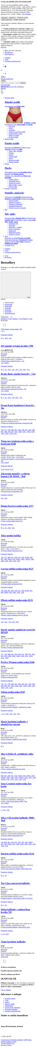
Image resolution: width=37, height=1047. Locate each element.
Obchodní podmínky (11, 1009)
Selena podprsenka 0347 (13, 692)
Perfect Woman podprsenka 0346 (17, 662)
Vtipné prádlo (13, 156)
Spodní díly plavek (14, 183)
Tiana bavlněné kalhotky (13, 941)
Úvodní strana (5, 1040)
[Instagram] (5, 66)
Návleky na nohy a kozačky (17, 208)
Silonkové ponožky (15, 202)
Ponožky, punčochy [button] (11, 188)
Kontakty (8, 58)
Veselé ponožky (14, 200)
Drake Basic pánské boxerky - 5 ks (18, 374)
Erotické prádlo (13, 137)
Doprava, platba (10, 1004)
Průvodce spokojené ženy (13, 61)
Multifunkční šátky (14, 233)
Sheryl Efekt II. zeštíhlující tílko (17, 754)
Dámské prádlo (12, 102)
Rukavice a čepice (14, 234)
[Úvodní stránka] (7, 79)
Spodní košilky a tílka (15, 133)
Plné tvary (12, 126)
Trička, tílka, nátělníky (16, 151)
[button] (1, 70)
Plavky (11, 128)
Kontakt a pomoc (10, 998)
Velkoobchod (9, 1006)
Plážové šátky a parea (15, 185)
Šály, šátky (10, 214)
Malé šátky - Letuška (15, 227)
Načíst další (4, 957)
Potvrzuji (3, 47)
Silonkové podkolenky (16, 204)
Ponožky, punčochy (14, 192)
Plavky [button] (7, 164)
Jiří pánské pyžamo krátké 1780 (17, 346)
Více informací (26, 14)
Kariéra (7, 1002)
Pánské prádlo (12, 143)
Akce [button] (6, 236)
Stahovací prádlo (14, 135)
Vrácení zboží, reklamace (12, 1007)
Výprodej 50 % (9, 245)
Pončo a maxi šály (14, 229)
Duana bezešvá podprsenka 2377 (17, 506)
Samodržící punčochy (15, 206)
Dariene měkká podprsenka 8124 (17, 853)
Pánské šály (12, 231)
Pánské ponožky (14, 162)
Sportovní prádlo (14, 160)
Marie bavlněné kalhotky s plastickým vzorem (14, 723)
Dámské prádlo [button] (9, 98)
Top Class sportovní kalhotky (15, 883)
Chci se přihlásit (6, 990)
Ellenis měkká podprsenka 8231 (17, 600)
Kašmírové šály (13, 223)
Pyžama (11, 153)
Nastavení (4, 17)
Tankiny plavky (13, 179)
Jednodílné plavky (14, 181)
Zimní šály (12, 225)
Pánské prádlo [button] (9, 139)
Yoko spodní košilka (11, 535)
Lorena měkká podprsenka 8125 (17, 568)
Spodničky (12, 130)
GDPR (25, 1040)
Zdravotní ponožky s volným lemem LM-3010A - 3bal (15, 475)
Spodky (11, 155)
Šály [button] (6, 210)
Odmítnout (12, 17)
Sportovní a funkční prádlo (17, 132)
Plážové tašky (13, 187)
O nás (6, 59)
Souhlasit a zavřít (22, 17)
